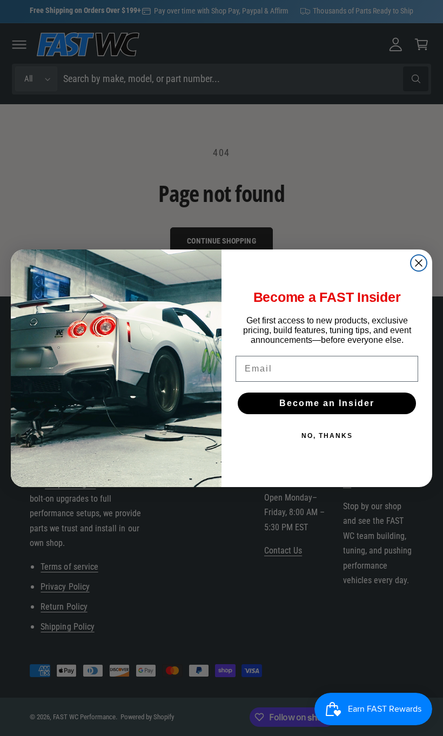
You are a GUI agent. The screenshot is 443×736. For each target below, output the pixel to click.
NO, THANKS (327, 436)
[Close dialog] (419, 263)
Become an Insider (326, 403)
